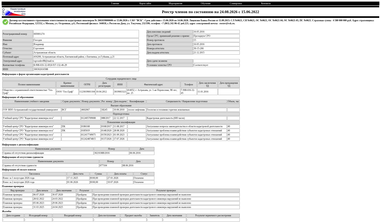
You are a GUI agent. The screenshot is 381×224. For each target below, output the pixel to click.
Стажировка (236, 3)
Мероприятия (175, 3)
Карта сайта (145, 3)
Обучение (206, 3)
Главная (115, 3)
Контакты (266, 3)
